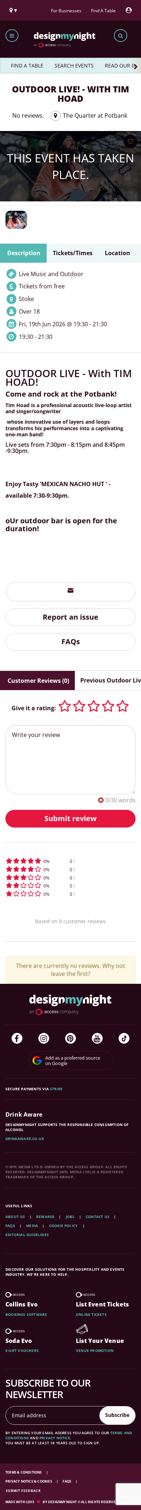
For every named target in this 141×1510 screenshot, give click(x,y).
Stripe (56, 1088)
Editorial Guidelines (27, 1234)
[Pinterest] (70, 1038)
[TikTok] (124, 1038)
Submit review (70, 818)
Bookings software (26, 1314)
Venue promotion (95, 1350)
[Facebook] (17, 1038)
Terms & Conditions (24, 1472)
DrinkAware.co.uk (24, 1138)
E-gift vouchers (22, 1350)
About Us (15, 1216)
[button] (70, 861)
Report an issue (70, 617)
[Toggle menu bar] (11, 35)
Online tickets (91, 1314)
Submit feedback (23, 1490)
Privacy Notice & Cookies (29, 1481)
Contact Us (98, 1216)
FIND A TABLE (27, 65)
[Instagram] (43, 1038)
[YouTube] (97, 1038)
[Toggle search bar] (120, 35)
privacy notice (54, 1437)
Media (32, 1225)
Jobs (70, 1216)
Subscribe (117, 1414)
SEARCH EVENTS (74, 65)
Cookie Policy (64, 1225)
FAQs (70, 641)
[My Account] (130, 10)
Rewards (45, 1216)
